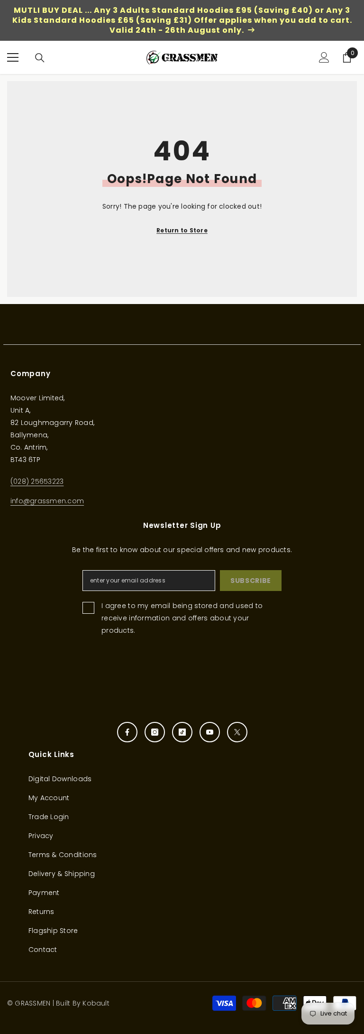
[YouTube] (210, 732)
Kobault (95, 1003)
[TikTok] (182, 732)
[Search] (40, 58)
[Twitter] (237, 732)
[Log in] (324, 57)
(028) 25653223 (37, 481)
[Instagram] (155, 732)
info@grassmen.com (47, 501)
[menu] (12, 57)
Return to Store (182, 230)
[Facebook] (127, 732)
